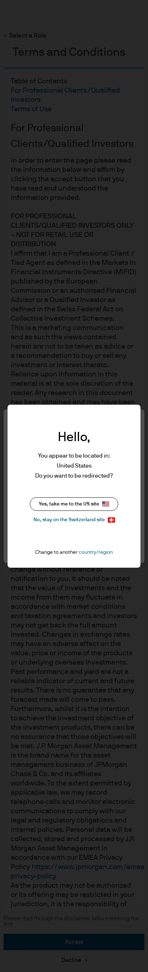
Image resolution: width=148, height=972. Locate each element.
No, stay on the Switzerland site (69, 519)
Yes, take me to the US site (69, 504)
